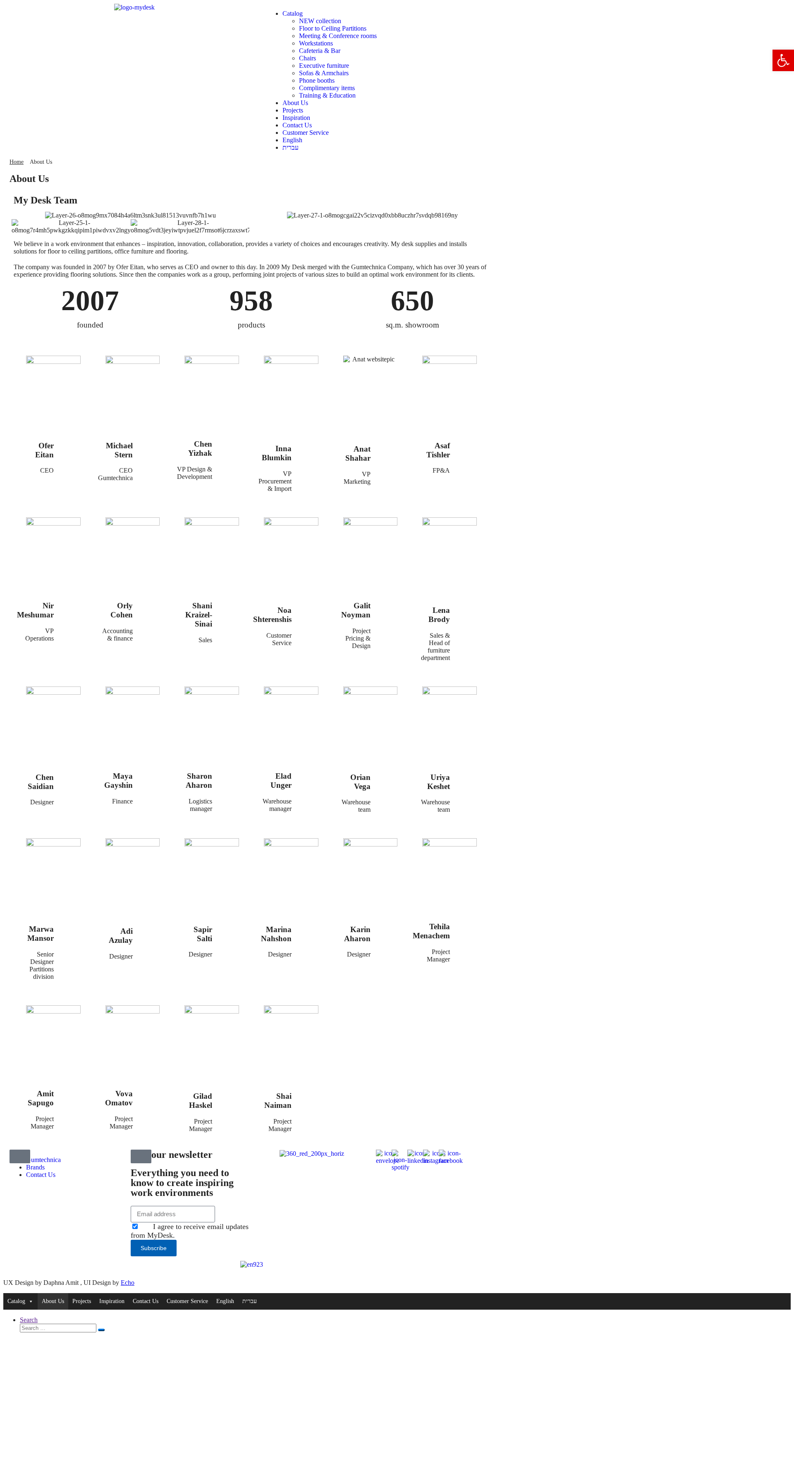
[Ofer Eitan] (70, 443)
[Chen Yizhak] (228, 442)
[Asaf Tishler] (466, 443)
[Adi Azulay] (149, 929)
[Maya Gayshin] (149, 774)
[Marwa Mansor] (70, 927)
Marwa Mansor (40, 933)
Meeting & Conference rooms (338, 35)
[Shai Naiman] (308, 1094)
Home (17, 162)
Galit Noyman (356, 610)
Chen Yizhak (200, 448)
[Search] (101, 1330)
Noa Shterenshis (272, 615)
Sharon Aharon (199, 780)
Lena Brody (439, 615)
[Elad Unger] (308, 774)
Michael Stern (119, 450)
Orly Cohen (121, 610)
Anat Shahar (358, 453)
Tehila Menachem (431, 931)
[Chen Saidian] (70, 775)
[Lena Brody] (466, 608)
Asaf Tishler (438, 450)
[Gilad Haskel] (228, 1094)
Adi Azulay (121, 936)
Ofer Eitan (44, 450)
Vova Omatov (119, 1098)
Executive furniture (324, 65)
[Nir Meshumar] (70, 603)
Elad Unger (281, 780)
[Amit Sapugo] (70, 1092)
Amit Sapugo (41, 1098)
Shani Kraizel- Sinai (198, 614)
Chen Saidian (41, 782)
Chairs (307, 58)
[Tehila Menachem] (466, 925)
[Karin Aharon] (387, 927)
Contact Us (297, 125)
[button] (783, 60)
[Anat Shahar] (387, 447)
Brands (35, 1167)
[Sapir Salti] (228, 927)
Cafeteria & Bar (319, 50)
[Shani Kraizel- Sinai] (228, 603)
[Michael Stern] (149, 443)
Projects (292, 110)
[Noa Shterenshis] (308, 608)
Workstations (316, 43)
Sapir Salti (203, 934)
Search (29, 1319)
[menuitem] (405, 140)
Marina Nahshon (276, 934)
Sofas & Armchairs (324, 73)
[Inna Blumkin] (308, 446)
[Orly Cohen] (149, 603)
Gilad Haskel (200, 1101)
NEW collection (320, 20)
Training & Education (327, 95)
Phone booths (317, 80)
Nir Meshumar (35, 610)
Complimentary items (327, 87)
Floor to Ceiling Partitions (332, 28)
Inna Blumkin (277, 453)
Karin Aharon (357, 934)
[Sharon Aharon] (228, 774)
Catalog (292, 13)
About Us (295, 102)
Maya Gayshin (118, 780)
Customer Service (305, 132)
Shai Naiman (278, 1101)
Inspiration (296, 117)
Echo (127, 1282)
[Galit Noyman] (387, 603)
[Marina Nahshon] (308, 927)
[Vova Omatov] (149, 1092)
